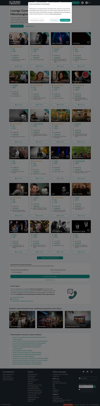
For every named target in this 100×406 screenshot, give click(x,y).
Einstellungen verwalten (37, 20)
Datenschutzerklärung (55, 14)
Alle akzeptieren (65, 20)
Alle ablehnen (54, 20)
